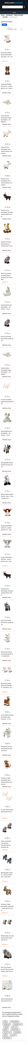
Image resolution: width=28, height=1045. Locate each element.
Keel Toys (14, 1027)
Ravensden (17, 1032)
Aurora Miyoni (14, 1021)
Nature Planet (15, 1029)
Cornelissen (7, 1024)
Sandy (5, 1035)
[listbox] (15, 29)
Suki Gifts (13, 1035)
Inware (6, 1027)
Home (14, 12)
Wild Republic (7, 1037)
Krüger (5, 1029)
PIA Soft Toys (7, 1032)
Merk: (4, 24)
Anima (5, 1021)
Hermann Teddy (18, 1024)
